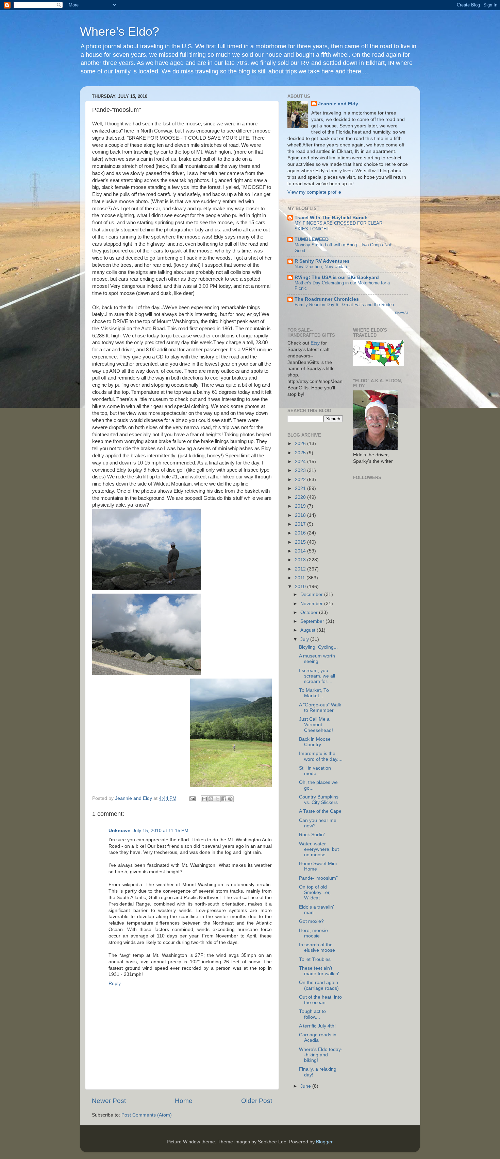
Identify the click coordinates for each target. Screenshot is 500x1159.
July (305, 639)
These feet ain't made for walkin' (319, 971)
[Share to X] (217, 798)
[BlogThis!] (210, 798)
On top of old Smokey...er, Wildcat (315, 892)
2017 (301, 524)
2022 (301, 479)
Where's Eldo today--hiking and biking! (321, 1055)
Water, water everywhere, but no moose (319, 849)
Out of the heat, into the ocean (320, 1000)
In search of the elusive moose (317, 947)
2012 (301, 569)
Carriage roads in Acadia (317, 1037)
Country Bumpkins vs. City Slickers (318, 799)
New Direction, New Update (321, 266)
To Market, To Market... (314, 693)
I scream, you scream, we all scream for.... (317, 676)
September (313, 621)
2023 (301, 470)
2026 (301, 443)
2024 (301, 461)
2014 (301, 551)
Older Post (256, 1100)
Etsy (315, 343)
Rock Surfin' (312, 834)
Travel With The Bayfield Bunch (331, 217)
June (306, 1086)
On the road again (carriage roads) (319, 985)
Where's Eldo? (119, 31)
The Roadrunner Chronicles (327, 299)
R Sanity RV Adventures (322, 261)
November (312, 603)
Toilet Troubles (315, 959)
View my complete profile (314, 192)
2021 (301, 488)
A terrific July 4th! (317, 1026)
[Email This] (204, 798)
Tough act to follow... (312, 1014)
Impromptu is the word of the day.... (321, 756)
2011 (300, 577)
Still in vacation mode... (315, 771)
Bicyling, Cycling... (318, 647)
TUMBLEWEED (312, 239)
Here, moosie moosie (313, 933)
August (308, 630)
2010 (301, 586)
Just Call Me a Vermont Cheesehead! (316, 725)
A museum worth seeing (317, 658)
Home (184, 1100)
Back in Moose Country (315, 742)
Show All (401, 313)
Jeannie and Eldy (338, 103)
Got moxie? (311, 921)
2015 (301, 542)
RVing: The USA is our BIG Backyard (337, 277)
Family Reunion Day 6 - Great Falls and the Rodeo (344, 304)
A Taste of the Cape (320, 811)
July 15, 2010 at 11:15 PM (160, 830)
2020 (301, 497)
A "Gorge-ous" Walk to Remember (320, 707)
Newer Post (109, 1100)
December (312, 594)
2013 (301, 559)
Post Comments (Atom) (146, 1115)
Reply (115, 983)
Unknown (120, 830)
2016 (301, 532)
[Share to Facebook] (223, 798)
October (309, 612)
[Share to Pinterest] (230, 798)
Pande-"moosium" (318, 878)
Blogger (324, 1141)
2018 (301, 515)
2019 (301, 506)
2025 (301, 452)
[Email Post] (192, 798)
